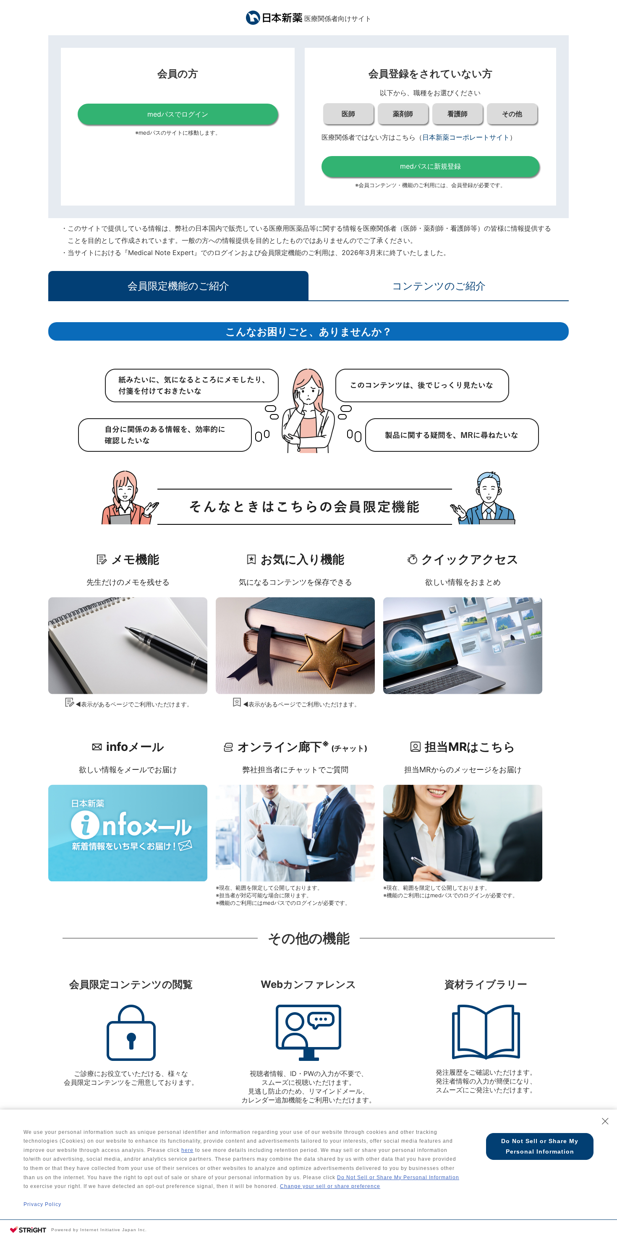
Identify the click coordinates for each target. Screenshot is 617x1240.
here (187, 1150)
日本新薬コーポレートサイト (466, 137)
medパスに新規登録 (430, 166)
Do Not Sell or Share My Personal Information (398, 1177)
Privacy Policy (42, 1204)
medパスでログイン (177, 114)
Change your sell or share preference (330, 1186)
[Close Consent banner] (605, 1121)
